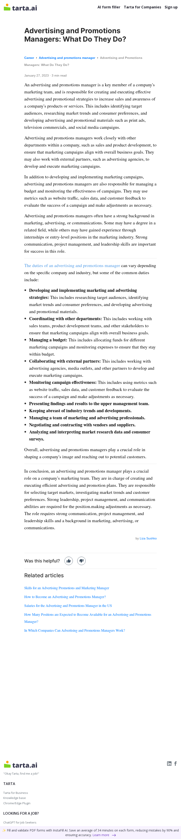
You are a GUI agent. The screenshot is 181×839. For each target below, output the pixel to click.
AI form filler (109, 7)
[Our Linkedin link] (169, 763)
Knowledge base (14, 798)
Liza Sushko (148, 538)
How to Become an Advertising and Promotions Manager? (65, 596)
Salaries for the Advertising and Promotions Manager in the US (68, 605)
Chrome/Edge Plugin (16, 803)
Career (29, 58)
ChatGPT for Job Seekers (19, 822)
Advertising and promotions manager (67, 58)
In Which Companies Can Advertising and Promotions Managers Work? (74, 630)
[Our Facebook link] (175, 763)
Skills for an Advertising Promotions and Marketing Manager (66, 587)
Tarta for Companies (142, 7)
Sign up (171, 7)
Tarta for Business (15, 793)
